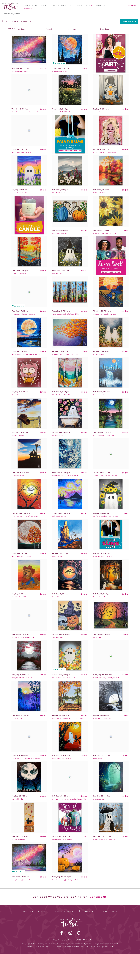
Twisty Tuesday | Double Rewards (23, 314)
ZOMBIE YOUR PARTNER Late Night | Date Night (69, 799)
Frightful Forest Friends (101, 597)
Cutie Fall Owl (16, 395)
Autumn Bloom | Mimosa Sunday (23, 637)
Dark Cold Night (17, 799)
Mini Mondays (57, 273)
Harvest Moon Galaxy (59, 71)
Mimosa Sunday (58, 435)
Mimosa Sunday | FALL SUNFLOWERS (106, 233)
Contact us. (99, 896)
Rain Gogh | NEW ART (59, 516)
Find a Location (34, 911)
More (88, 6)
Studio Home (31, 6)
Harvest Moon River (59, 597)
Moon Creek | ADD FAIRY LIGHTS (104, 435)
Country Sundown (18, 435)
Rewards (132, 6)
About (88, 911)
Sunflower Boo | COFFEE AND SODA (106, 516)
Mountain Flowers (58, 193)
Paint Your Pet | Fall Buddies (21, 597)
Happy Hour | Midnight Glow (21, 152)
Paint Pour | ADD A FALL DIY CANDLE (65, 476)
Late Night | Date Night (60, 233)
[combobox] (30, 29)
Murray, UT (28, 8)
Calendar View (129, 21)
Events (45, 6)
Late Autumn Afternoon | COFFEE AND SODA (68, 718)
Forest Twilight (17, 718)
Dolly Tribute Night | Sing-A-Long (104, 152)
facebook (62, 933)
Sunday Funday (57, 637)
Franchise (101, 6)
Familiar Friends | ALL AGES (61, 758)
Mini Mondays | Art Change (21, 71)
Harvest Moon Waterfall (101, 395)
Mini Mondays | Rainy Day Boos (104, 839)
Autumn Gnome (99, 112)
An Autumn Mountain (19, 273)
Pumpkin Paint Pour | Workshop (63, 839)
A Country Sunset (18, 476)
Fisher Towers (57, 556)
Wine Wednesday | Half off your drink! (25, 112)
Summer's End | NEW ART (61, 112)
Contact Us (84, 940)
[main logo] (10, 3)
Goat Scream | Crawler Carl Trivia (104, 314)
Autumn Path (97, 637)
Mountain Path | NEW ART (61, 395)
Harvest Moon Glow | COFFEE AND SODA (26, 354)
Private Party (65, 911)
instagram (70, 933)
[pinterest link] (78, 933)
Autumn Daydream (18, 839)
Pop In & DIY (75, 6)
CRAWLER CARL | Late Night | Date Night (26, 758)
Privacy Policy (58, 940)
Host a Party (59, 6)
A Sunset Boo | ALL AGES (20, 193)
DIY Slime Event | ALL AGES (102, 556)
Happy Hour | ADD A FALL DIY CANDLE (65, 354)
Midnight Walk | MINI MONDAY (22, 678)
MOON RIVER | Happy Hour (102, 718)
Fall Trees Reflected (100, 193)
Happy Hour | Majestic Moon (21, 556)
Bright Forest (98, 758)
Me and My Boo (98, 354)
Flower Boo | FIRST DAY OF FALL (63, 678)
